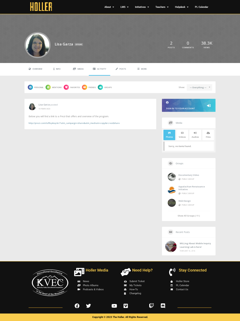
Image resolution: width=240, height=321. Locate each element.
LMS (122, 7)
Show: (182, 87)
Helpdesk (180, 7)
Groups (108, 87)
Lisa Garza (44, 104)
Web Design (184, 200)
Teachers (160, 7)
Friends (92, 87)
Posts (123, 69)
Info (58, 69)
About (107, 7)
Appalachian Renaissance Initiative (191, 188)
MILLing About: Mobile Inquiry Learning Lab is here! (195, 245)
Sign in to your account (180, 108)
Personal (39, 87)
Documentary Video (188, 175)
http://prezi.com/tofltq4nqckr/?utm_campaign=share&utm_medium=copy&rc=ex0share (74, 123)
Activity (101, 69)
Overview (37, 69)
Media (81, 69)
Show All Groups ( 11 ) (189, 215)
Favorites (75, 87)
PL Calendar (201, 7)
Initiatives (140, 7)
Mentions (57, 87)
